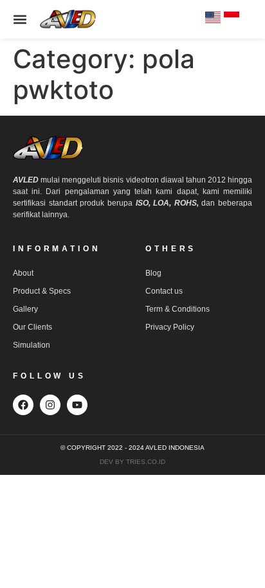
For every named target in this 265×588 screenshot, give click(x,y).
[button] (19, 19)
